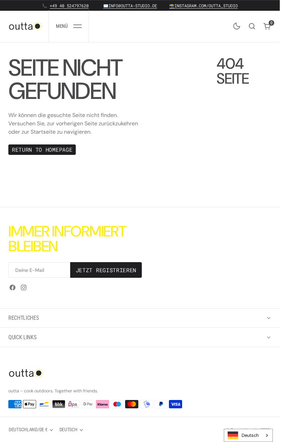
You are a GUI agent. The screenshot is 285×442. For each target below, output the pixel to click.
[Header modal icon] (77, 26)
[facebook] (12, 287)
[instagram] (23, 287)
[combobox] (248, 435)
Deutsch (250, 435)
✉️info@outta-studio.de (130, 5)
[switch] (235, 24)
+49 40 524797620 (69, 5)
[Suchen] (252, 26)
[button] (69, 26)
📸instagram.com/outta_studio (203, 5)
